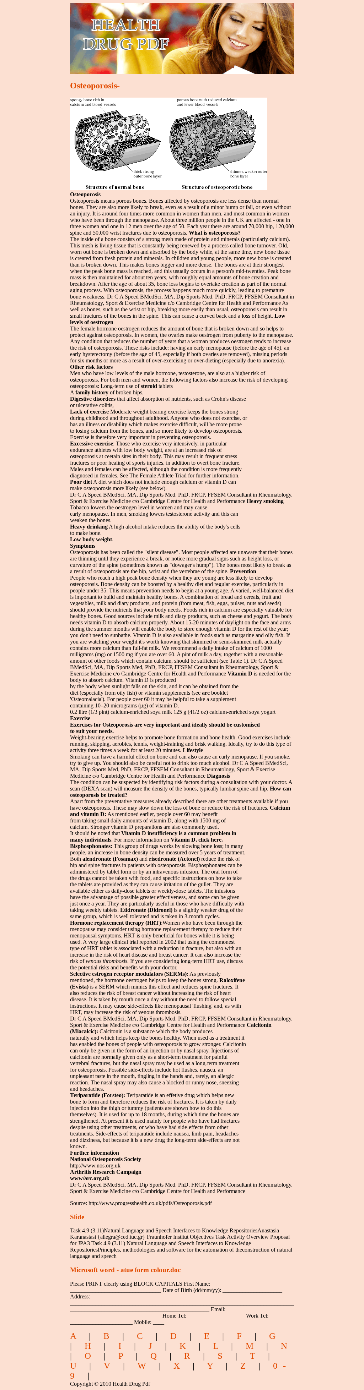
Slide (77, 1217)
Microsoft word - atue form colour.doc (125, 1270)
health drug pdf (166, 34)
